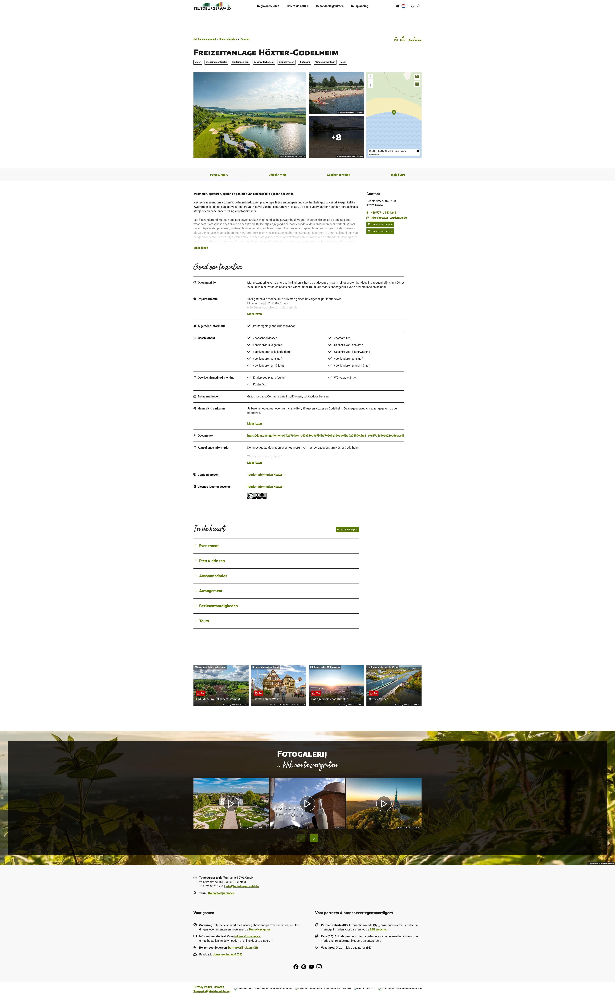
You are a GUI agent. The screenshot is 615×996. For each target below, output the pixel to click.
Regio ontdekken (268, 6)
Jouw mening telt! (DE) (227, 954)
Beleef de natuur (297, 6)
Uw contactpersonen (221, 893)
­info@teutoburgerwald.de (242, 886)
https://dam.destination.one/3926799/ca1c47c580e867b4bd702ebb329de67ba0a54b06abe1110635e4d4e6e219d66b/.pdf (325, 435)
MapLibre (373, 151)
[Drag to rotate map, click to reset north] (370, 85)
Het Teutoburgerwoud (204, 39)
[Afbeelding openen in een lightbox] (249, 115)
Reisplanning (359, 6)
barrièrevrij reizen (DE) (243, 947)
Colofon (219, 987)
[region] (394, 115)
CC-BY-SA (302, 156)
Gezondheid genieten (330, 6)
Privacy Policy (202, 987)
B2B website (378, 929)
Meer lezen (200, 247)
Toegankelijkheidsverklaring (211, 991)
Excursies (245, 39)
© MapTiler (384, 151)
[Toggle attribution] (418, 151)
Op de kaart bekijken (347, 529)
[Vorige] (301, 838)
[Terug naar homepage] (212, 6)
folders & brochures (247, 936)
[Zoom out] (370, 81)
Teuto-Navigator (259, 929)
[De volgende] (314, 838)
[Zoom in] (370, 76)
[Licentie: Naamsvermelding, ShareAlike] (256, 498)
